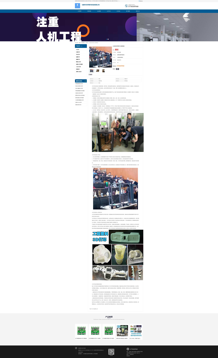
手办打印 (78, 54)
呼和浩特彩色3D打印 (79, 83)
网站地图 (96, 353)
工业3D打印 (78, 66)
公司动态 (118, 11)
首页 (80, 42)
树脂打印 (78, 59)
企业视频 (99, 11)
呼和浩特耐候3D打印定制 (80, 90)
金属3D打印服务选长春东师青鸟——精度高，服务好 (111, 338)
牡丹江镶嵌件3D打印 (79, 88)
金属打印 (78, 56)
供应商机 (89, 11)
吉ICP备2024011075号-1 (90, 350)
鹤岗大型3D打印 (78, 104)
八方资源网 (85, 353)
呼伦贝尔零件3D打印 (79, 86)
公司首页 (79, 11)
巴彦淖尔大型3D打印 (79, 93)
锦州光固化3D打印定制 (80, 97)
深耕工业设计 (79, 71)
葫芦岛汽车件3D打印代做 (80, 95)
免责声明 (88, 353)
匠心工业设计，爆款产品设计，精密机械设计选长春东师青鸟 (99, 338)
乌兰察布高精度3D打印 (80, 100)
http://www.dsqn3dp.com (94, 308)
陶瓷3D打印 (78, 61)
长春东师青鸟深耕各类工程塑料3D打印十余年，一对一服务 (85, 338)
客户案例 (128, 11)
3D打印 (86, 42)
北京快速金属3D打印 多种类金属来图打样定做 (124, 338)
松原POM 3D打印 (79, 102)
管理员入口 (92, 353)
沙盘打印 (78, 52)
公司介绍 (108, 11)
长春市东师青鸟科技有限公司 (99, 350)
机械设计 (78, 69)
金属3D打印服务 (79, 64)
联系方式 (138, 11)
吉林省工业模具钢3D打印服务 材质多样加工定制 (138, 338)
